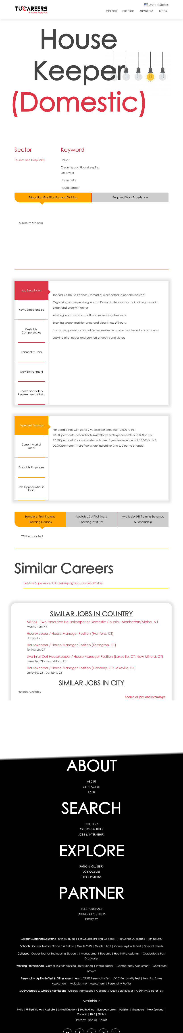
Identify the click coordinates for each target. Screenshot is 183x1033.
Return (92, 1020)
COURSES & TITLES (91, 829)
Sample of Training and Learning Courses (40, 519)
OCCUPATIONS (91, 877)
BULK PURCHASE (91, 908)
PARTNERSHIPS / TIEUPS (91, 914)
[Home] (31, 11)
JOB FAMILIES (91, 871)
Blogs (163, 11)
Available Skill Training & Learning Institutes (91, 519)
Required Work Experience (130, 197)
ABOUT (91, 781)
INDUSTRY (91, 919)
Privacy (81, 1020)
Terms (103, 1020)
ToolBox (111, 11)
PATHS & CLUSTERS (91, 866)
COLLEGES (92, 824)
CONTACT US (91, 787)
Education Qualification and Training (53, 197)
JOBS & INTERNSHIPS (91, 834)
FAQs (91, 792)
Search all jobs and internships (145, 697)
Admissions (146, 11)
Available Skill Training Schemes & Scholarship (143, 519)
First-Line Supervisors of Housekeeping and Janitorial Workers (63, 583)
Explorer (128, 11)
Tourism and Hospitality (30, 160)
